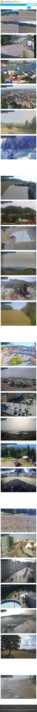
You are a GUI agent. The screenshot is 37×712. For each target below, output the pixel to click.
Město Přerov (4, 675)
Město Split (3, 418)
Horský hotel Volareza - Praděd (8, 252)
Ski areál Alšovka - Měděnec (7, 111)
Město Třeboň (4, 559)
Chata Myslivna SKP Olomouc (8, 136)
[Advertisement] (18, 167)
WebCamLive (10, 2)
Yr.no (27, 710)
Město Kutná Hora (5, 343)
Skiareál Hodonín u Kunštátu (7, 469)
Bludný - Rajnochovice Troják (7, 635)
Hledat (29, 7)
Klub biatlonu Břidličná (6, 302)
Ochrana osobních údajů (18, 707)
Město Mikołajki (4, 60)
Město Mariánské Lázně (6, 201)
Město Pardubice (5, 534)
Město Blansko (4, 393)
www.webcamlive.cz (17, 709)
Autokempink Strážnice (6, 35)
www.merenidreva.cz (19, 710)
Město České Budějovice (7, 85)
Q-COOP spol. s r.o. (29, 709)
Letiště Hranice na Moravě (7, 176)
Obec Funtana (4, 368)
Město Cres (4, 610)
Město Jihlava (4, 277)
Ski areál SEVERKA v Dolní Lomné (8, 444)
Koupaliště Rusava (5, 227)
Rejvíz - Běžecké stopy (6, 10)
